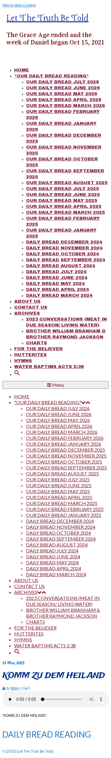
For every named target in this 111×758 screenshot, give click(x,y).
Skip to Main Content (19, 5)
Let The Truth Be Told (48, 18)
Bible (15, 688)
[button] (17, 374)
